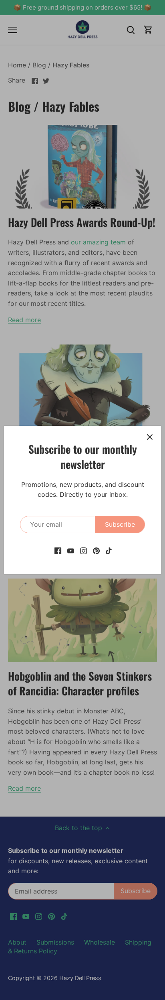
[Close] (150, 437)
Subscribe (120, 524)
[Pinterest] (96, 550)
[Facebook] (57, 550)
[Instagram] (83, 550)
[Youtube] (70, 550)
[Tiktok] (108, 550)
